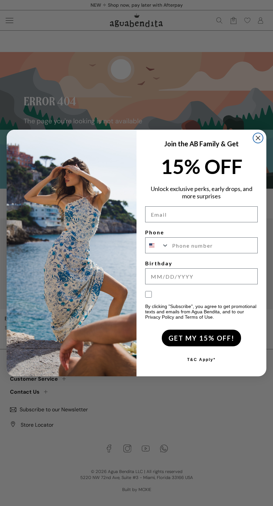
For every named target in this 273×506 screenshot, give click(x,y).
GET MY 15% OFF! (201, 338)
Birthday (158, 263)
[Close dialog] (258, 138)
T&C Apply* (201, 359)
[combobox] (157, 245)
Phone (154, 232)
